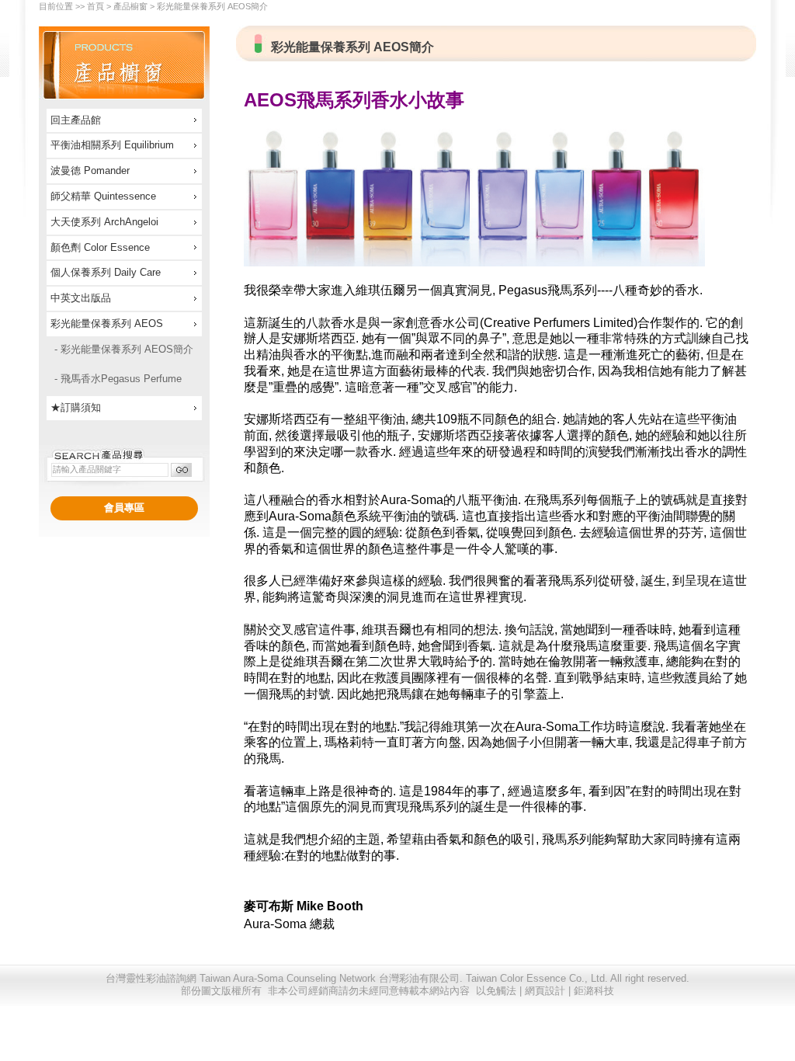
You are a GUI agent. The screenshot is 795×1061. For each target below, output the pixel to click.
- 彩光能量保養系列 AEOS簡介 (123, 349)
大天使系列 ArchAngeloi (104, 222)
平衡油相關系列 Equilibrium (112, 145)
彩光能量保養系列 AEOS (106, 323)
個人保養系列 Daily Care (105, 272)
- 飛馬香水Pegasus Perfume (118, 378)
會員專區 (124, 507)
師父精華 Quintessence (103, 196)
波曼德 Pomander (90, 170)
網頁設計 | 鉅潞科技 (569, 991)
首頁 (95, 6)
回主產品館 (75, 120)
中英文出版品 (80, 298)
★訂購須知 (75, 407)
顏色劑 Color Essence (100, 247)
